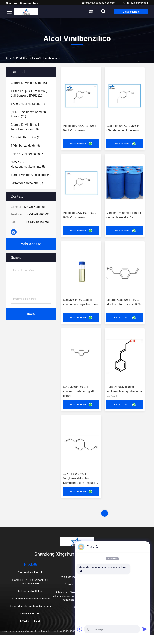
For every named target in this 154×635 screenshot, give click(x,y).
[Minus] (144, 546)
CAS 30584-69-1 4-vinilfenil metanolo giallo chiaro (79, 391)
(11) (28, 114)
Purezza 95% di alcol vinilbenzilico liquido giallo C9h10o (124, 391)
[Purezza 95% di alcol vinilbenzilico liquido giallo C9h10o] (124, 356)
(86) (29, 82)
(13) (29, 93)
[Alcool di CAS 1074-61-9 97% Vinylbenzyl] (81, 182)
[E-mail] (13, 232)
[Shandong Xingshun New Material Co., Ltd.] (26, 11)
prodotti (20, 58)
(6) (25, 145)
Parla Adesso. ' (79, 143)
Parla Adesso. (30, 244)
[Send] (145, 629)
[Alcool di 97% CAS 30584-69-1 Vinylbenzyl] (81, 95)
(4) (31, 174)
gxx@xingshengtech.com (100, 2)
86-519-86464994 (137, 2)
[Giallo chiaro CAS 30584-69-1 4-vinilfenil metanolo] (124, 95)
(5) (28, 164)
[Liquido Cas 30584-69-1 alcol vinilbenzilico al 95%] (124, 269)
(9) (25, 137)
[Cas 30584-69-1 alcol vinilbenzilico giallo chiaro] (81, 269)
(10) (25, 127)
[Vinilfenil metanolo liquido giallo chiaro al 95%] (124, 182)
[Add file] (79, 629)
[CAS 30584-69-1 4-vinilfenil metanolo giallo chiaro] (81, 356)
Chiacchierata (131, 11)
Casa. (9, 58)
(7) (28, 103)
